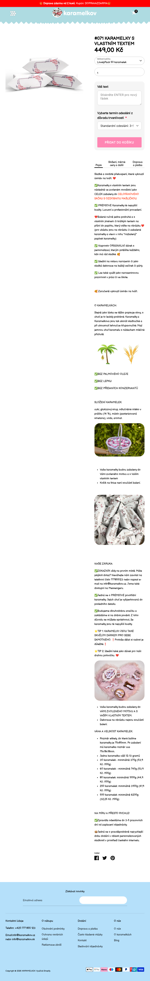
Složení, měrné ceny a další (116, 164)
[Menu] (13, 13)
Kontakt (82, 940)
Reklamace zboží (51, 944)
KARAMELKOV (28, 971)
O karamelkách (123, 934)
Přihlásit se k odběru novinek (103, 900)
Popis (98, 165)
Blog (116, 940)
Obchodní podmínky (53, 928)
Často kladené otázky (90, 934)
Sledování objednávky (90, 946)
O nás (117, 928)
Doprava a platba (137, 164)
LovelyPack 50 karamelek (111, 62)
